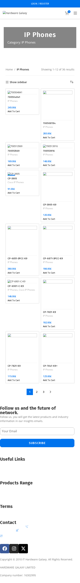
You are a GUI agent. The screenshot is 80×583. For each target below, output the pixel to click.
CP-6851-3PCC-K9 (17, 258)
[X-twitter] (23, 548)
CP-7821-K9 (49, 312)
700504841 (14, 97)
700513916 (49, 150)
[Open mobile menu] (75, 13)
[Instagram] (14, 548)
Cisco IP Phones (16, 182)
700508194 (49, 123)
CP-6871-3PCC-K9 (53, 258)
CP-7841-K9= (50, 365)
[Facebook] (4, 548)
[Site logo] (15, 13)
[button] (14, 111)
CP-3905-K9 (49, 204)
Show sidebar (18, 82)
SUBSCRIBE (37, 443)
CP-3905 (12, 178)
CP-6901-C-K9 (16, 286)
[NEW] (22, 173)
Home (9, 69)
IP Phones (13, 101)
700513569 (14, 150)
